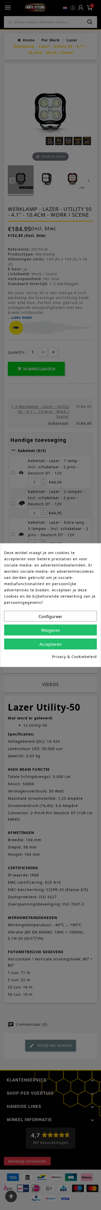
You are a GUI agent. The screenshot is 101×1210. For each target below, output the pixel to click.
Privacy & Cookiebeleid (74, 656)
